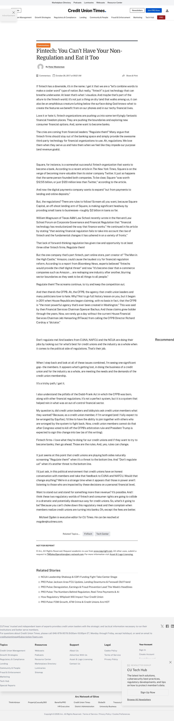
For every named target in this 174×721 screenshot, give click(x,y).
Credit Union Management (12, 650)
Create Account (146, 654)
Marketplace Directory (61, 2)
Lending (4, 664)
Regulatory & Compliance (12, 659)
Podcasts (77, 2)
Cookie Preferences (121, 714)
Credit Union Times (82, 702)
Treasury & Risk (120, 702)
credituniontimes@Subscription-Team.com (21, 637)
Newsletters (137, 10)
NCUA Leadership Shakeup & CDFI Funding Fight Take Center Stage (79, 576)
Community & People (10, 668)
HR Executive (63, 706)
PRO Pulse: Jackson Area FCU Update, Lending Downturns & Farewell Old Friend (85, 581)
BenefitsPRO (60, 702)
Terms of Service (112, 655)
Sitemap (39, 672)
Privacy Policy (105, 714)
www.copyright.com (103, 551)
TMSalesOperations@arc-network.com (65, 554)
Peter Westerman (56, 67)
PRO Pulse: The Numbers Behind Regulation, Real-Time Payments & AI (80, 591)
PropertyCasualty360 (37, 702)
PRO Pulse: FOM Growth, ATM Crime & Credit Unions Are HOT (75, 601)
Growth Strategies (9, 655)
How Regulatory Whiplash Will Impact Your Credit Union (72, 596)
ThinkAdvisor (14, 702)
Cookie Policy (110, 650)
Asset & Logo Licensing (81, 659)
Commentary (43, 45)
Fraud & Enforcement (10, 672)
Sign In (142, 650)
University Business (108, 706)
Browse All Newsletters (139, 699)
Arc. (62, 714)
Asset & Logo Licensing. (121, 554)
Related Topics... (71, 534)
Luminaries (89, 2)
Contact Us (75, 664)
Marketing (5, 677)
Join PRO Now (154, 10)
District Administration (84, 706)
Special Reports (7, 685)
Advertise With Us (78, 655)
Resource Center (115, 2)
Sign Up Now (148, 692)
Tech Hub (4, 681)
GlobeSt (101, 702)
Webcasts (100, 2)
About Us (74, 650)
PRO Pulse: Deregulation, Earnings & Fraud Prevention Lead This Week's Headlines (86, 587)
